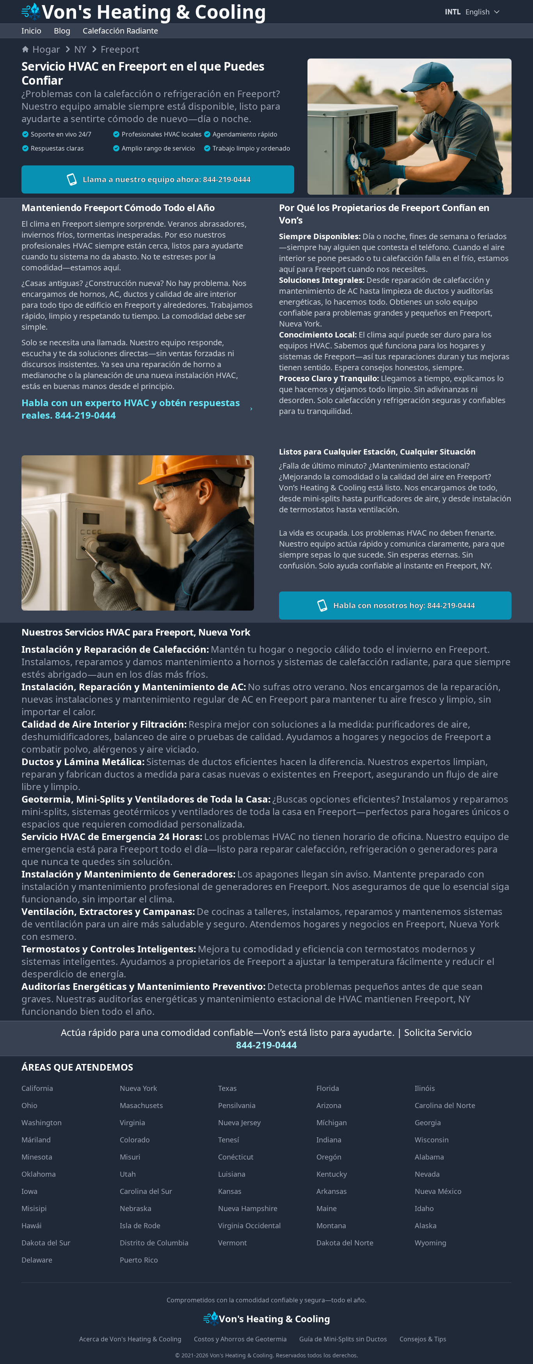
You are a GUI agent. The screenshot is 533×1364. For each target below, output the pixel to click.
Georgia (428, 1122)
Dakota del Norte (344, 1242)
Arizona (328, 1105)
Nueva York (138, 1088)
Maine (326, 1208)
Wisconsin (432, 1139)
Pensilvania (237, 1105)
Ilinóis (425, 1088)
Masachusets (141, 1105)
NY (80, 49)
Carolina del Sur (146, 1191)
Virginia (132, 1122)
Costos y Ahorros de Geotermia (240, 1339)
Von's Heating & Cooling (241, 1355)
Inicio (31, 30)
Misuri (130, 1157)
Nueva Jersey (239, 1122)
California (37, 1088)
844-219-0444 (266, 1045)
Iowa (29, 1191)
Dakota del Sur (45, 1242)
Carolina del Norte (445, 1105)
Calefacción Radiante (120, 30)
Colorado (135, 1139)
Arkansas (331, 1191)
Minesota (36, 1157)
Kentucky (331, 1174)
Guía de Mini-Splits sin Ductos (343, 1339)
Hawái (31, 1225)
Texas (227, 1088)
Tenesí (228, 1139)
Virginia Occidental (249, 1225)
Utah (128, 1174)
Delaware (36, 1260)
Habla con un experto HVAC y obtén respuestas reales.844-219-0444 (130, 408)
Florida (327, 1088)
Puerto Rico (139, 1260)
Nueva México (438, 1191)
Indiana (328, 1139)
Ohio (29, 1105)
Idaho (424, 1208)
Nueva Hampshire (247, 1208)
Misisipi (34, 1208)
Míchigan (331, 1122)
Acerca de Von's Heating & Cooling (130, 1339)
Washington (41, 1122)
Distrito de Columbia (154, 1242)
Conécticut (236, 1157)
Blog (62, 30)
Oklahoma (38, 1174)
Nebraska (135, 1208)
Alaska (426, 1225)
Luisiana (231, 1174)
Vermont (232, 1242)
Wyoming (430, 1242)
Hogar (46, 49)
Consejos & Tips (423, 1339)
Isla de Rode (140, 1225)
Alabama (429, 1157)
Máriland (36, 1139)
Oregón (328, 1157)
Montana (331, 1225)
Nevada (427, 1174)
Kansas (230, 1191)
